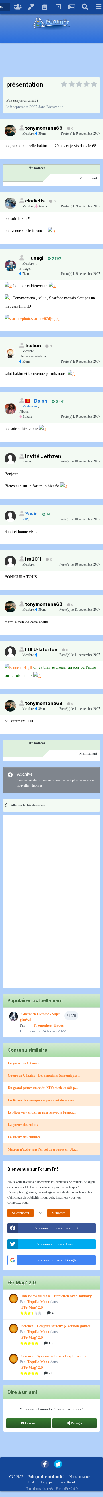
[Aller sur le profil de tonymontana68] (10, 130)
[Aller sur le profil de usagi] (10, 265)
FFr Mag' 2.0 (32, 1307)
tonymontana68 (26, 100)
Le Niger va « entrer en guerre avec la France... (42, 1112)
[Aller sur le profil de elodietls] (10, 203)
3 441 (59, 401)
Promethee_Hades (49, 1025)
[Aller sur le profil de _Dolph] (10, 408)
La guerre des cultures (24, 1137)
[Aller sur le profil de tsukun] (10, 353)
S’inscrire (58, 1213)
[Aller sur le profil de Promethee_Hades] (13, 1016)
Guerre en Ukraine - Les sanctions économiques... (44, 1075)
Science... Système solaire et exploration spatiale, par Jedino (53, 1356)
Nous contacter (79, 1477)
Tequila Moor (38, 1301)
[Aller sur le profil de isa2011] (10, 561)
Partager (76, 1423)
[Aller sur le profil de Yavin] (10, 516)
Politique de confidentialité (46, 1477)
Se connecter (20, 1213)
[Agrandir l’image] (51, 231)
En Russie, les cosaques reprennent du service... (42, 1100)
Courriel (30, 1423)
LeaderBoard (66, 1482)
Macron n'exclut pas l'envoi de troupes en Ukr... (43, 1149)
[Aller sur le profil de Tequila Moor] (13, 1298)
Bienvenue (54, 107)
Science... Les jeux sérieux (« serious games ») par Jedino (57, 1326)
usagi (37, 258)
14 (47, 514)
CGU (32, 1482)
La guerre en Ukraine (23, 1063)
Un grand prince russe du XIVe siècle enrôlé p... (43, 1088)
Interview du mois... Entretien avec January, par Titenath (56, 1296)
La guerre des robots (23, 1125)
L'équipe (46, 1482)
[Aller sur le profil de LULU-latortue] (10, 652)
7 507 (56, 259)
